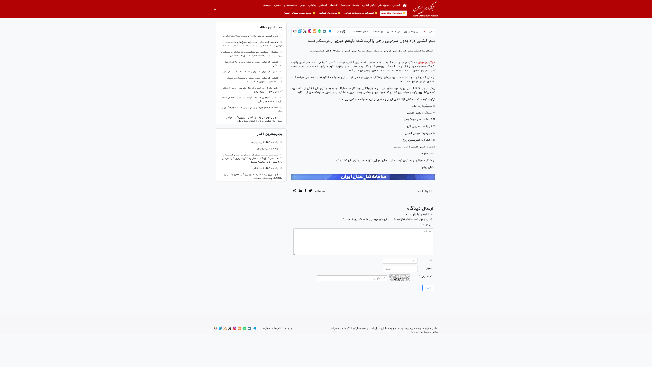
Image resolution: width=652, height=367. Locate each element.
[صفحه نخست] (405, 5)
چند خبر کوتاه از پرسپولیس (264, 142)
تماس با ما (276, 328)
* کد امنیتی (425, 276)
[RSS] (225, 329)
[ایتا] (314, 32)
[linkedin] (300, 191)
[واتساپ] (319, 32)
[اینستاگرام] (309, 32)
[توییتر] (304, 32)
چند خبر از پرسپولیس (267, 148)
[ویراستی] (300, 32)
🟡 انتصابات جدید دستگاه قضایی (361, 13)
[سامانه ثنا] (363, 177)
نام (430, 260)
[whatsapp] (294, 191)
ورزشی (312, 5)
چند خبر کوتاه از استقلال (266, 168)
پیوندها (267, 5)
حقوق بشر (384, 5)
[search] (215, 9)
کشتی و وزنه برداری (414, 31)
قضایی (396, 5)
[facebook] (305, 191)
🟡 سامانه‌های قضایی (329, 13)
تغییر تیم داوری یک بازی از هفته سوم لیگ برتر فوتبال (250, 71)
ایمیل (429, 268)
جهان (303, 5)
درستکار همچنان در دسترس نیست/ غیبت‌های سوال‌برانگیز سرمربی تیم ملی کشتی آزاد (385, 160)
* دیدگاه (427, 225)
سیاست (345, 5)
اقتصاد (334, 5)
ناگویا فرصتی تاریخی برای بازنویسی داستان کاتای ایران (250, 36)
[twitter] (310, 191)
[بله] (324, 32)
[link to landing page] (425, 9)
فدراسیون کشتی (356, 62)
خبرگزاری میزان (426, 62)
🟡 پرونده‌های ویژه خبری (393, 13)
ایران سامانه (417, 332)
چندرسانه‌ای (290, 5)
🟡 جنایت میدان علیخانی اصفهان (299, 13)
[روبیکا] (295, 32)
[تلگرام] (329, 32)
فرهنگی (323, 5)
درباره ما (266, 328)
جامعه (355, 5)
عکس (277, 5)
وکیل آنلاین (369, 5)
